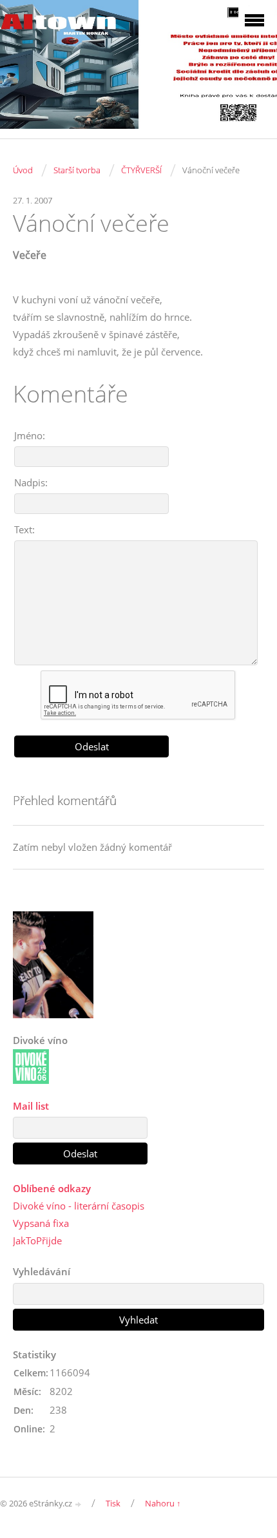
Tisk (113, 1503)
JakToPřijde (37, 1240)
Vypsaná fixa (41, 1223)
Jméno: (29, 435)
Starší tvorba (76, 170)
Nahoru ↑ (163, 1503)
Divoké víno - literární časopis (78, 1205)
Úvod (23, 170)
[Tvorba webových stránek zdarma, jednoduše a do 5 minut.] (78, 1504)
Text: (24, 529)
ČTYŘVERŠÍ (141, 170)
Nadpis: (31, 482)
